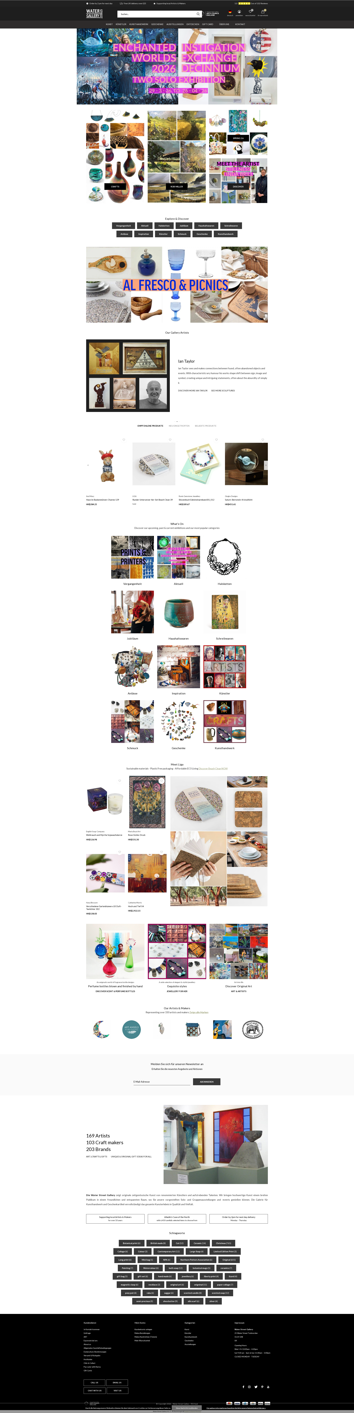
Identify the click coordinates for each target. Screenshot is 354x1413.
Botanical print (131, 1243)
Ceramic (200, 1243)
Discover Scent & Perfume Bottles (115, 991)
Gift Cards (88, 1370)
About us (87, 1344)
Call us (94, 1382)
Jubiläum (184, 225)
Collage (123, 1251)
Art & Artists (238, 991)
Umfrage (87, 1333)
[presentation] (88, 465)
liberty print (211, 1276)
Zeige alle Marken (198, 1012)
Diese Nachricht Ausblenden (187, 1408)
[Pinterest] (262, 1387)
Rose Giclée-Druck (136, 835)
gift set (143, 1276)
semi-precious (144, 1301)
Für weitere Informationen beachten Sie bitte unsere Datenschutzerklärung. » (236, 1408)
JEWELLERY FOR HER (177, 991)
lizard (233, 1276)
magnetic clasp (129, 1284)
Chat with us (94, 1391)
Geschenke (157, 24)
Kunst (109, 24)
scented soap (220, 1293)
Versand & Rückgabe (92, 1355)
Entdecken (193, 24)
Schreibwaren (231, 225)
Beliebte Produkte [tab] (205, 426)
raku (150, 1293)
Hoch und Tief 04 (136, 906)
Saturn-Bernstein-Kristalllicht (239, 499)
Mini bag (147, 1260)
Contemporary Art (169, 1251)
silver (213, 1301)
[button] (174, 421)
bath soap (176, 1268)
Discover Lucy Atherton (192, 388)
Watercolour (151, 1268)
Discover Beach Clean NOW (213, 768)
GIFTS (104, 1156)
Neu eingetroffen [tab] (179, 426)
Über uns (224, 24)
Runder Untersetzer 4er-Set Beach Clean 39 (152, 499)
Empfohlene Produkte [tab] (150, 426)
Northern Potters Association (196, 1260)
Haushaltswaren (206, 225)
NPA (166, 1260)
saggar (169, 1293)
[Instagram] (249, 1387)
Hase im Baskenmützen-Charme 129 (102, 499)
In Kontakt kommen (92, 1329)
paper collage (225, 1284)
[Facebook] (243, 1387)
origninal (200, 1284)
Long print (125, 1260)
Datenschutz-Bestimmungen (95, 1352)
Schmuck (182, 234)
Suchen (198, 14)
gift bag (122, 1276)
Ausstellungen (174, 24)
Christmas (223, 1243)
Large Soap (196, 1251)
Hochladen (88, 1359)
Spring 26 (238, 138)
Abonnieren (207, 1082)
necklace (154, 1284)
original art (177, 1284)
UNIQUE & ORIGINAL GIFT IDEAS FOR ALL (131, 1156)
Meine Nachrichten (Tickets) (146, 1337)
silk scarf (193, 1301)
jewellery (188, 1276)
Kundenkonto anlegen (143, 1329)
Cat (179, 1243)
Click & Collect (89, 1363)
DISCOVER (238, 186)
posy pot (130, 1293)
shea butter (170, 1301)
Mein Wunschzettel (142, 1340)
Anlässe (124, 234)
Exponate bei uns (90, 1340)
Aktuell (144, 225)
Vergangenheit (123, 225)
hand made (165, 1276)
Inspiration (143, 234)
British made (158, 1243)
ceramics (226, 1268)
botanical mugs (201, 1268)
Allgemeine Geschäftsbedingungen (97, 1348)
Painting (127, 1268)
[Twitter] (255, 1387)
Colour (142, 1251)
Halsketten (164, 225)
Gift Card (207, 24)
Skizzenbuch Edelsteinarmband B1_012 (196, 499)
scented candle (193, 1293)
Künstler (121, 24)
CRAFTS (115, 186)
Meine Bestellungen (142, 1333)
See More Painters (220, 388)
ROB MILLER (177, 186)
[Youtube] (268, 1387)
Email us (117, 1382)
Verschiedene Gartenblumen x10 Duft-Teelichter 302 (104, 907)
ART (88, 1156)
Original (229, 1260)
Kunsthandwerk (138, 24)
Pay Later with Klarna (92, 1367)
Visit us (117, 1391)
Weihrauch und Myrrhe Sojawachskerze (104, 835)
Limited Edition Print (225, 1251)
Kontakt (240, 24)
